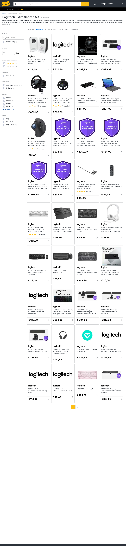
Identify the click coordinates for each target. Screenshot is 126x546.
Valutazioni (74, 29)
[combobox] (47, 4)
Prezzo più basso (50, 29)
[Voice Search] (15, 4)
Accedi (101, 4)
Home (4, 13)
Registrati (109, 4)
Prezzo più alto (63, 29)
